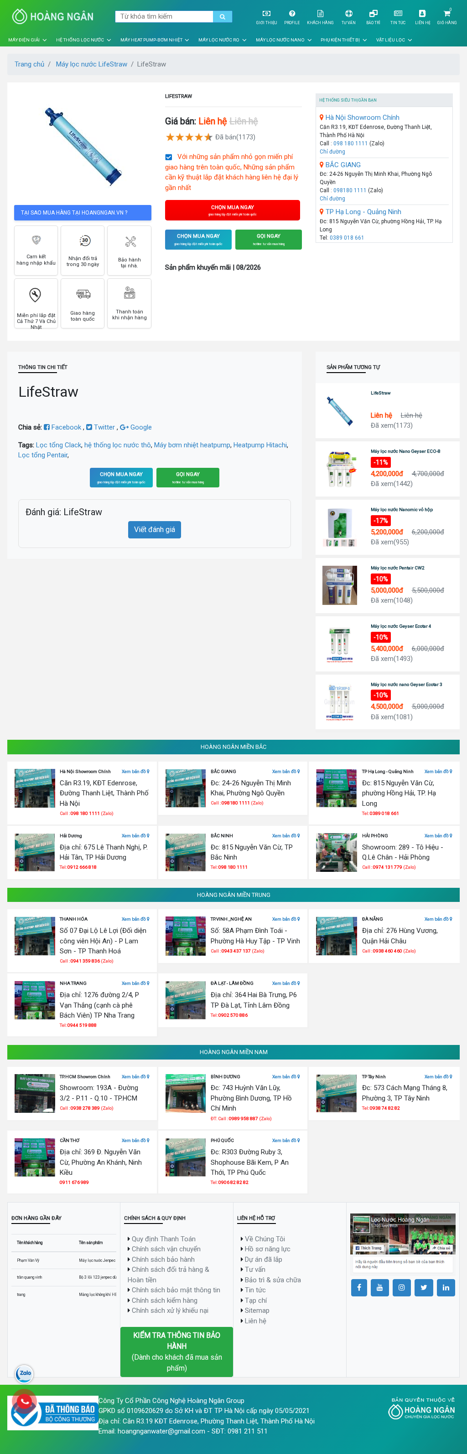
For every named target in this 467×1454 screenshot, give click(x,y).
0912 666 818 (82, 867)
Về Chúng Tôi (265, 1239)
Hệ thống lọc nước (80, 40)
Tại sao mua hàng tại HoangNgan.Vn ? (74, 213)
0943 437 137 (236, 950)
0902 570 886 (233, 1015)
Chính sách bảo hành (163, 1259)
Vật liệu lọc (390, 40)
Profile (292, 22)
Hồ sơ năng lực (268, 1249)
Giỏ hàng (447, 22)
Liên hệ (423, 22)
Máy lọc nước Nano (280, 40)
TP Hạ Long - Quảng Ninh (362, 212)
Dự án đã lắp (263, 1259)
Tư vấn (349, 22)
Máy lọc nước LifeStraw (91, 64)
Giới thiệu (266, 22)
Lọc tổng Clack (58, 445)
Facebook (66, 427)
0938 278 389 (86, 1108)
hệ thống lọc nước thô (117, 445)
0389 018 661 (347, 238)
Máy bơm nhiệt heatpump (192, 445)
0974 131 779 (387, 867)
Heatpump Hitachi (260, 445)
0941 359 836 (85, 960)
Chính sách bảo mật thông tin (176, 1290)
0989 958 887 (244, 1118)
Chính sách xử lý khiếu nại (170, 1310)
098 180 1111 (350, 143)
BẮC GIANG (342, 165)
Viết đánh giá (154, 529)
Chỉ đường (332, 151)
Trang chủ (29, 64)
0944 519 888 (82, 1025)
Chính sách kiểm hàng (164, 1300)
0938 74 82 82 (385, 1108)
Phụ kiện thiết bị (340, 40)
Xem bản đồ (134, 771)
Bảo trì (373, 22)
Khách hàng (320, 22)
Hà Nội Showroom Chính (362, 117)
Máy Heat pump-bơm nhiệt (151, 40)
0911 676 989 (74, 1182)
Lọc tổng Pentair (42, 455)
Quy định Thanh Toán (164, 1239)
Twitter (104, 427)
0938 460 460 (387, 950)
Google (140, 427)
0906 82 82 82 (233, 1182)
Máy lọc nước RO (218, 40)
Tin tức (397, 22)
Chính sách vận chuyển (166, 1249)
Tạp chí (256, 1300)
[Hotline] (24, 1401)
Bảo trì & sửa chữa (273, 1280)
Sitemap (257, 1310)
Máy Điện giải (24, 40)
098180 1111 (350, 190)
